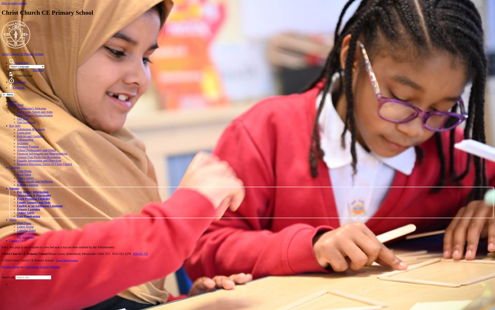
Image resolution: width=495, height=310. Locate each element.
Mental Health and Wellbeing (35, 181)
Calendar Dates (26, 230)
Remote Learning (27, 185)
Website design (11, 267)
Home (13, 101)
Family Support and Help (33, 202)
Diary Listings (25, 233)
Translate (38, 70)
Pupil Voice (24, 174)
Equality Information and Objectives (39, 160)
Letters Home (25, 226)
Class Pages (24, 171)
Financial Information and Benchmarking (42, 153)
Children (14, 167)
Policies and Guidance (30, 136)
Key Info (14, 125)
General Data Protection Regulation (39, 157)
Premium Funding (28, 146)
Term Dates (24, 223)
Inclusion (22, 143)
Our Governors (26, 122)
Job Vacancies (25, 237)
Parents (14, 188)
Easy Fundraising (28, 216)
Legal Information (67, 260)
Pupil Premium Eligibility (33, 199)
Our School (16, 105)
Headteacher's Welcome (31, 108)
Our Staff (22, 118)
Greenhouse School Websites (42, 267)
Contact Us (16, 240)
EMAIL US (140, 253)
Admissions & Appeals (31, 129)
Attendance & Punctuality (34, 195)
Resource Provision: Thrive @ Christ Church (44, 164)
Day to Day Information (33, 192)
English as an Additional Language (40, 206)
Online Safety (25, 178)
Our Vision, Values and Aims (35, 112)
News (12, 219)
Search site (8, 277)
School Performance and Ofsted (36, 150)
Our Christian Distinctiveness (35, 115)
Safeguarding (25, 139)
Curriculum (24, 132)
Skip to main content (14, 3)
